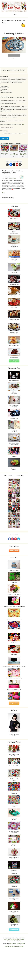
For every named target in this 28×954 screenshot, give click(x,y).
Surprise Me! (14, 703)
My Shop (19, 940)
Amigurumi (17, 946)
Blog (17, 937)
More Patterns (14, 929)
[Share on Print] (7, 165)
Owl (11, 943)
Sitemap (8, 940)
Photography (17, 939)
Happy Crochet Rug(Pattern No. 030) (14, 153)
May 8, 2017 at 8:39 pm (10, 178)
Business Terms (14, 940)
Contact (23, 937)
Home (18, 945)
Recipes (22, 939)
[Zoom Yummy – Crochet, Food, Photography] (14, 7)
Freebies (21, 946)
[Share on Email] (20, 165)
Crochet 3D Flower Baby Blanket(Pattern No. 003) (23, 153)
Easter (21, 945)
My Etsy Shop (14, 550)
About (19, 937)
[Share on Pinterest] (17, 165)
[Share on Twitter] (13, 165)
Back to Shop (5, 138)
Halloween (7, 946)
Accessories (14, 945)
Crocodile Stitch (8, 945)
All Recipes (14, 361)
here (23, 124)
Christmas (14, 943)
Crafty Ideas (12, 939)
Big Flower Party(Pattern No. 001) (4, 152)
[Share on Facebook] (10, 165)
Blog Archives (6, 939)
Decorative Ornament (21, 943)
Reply (3, 192)
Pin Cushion (12, 946)
